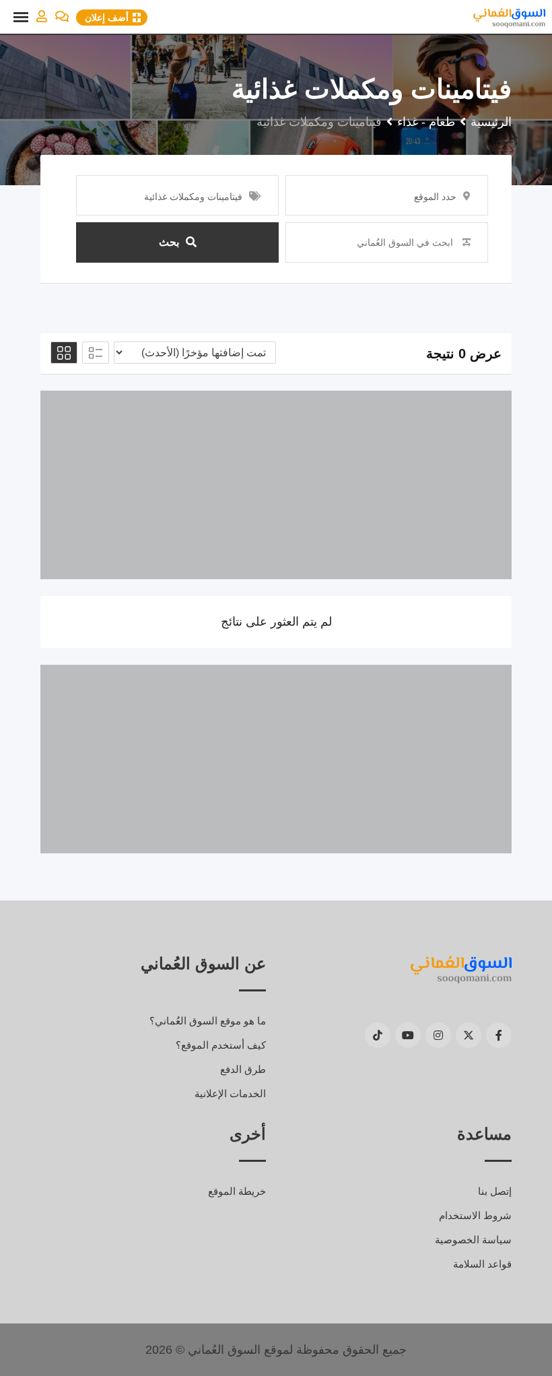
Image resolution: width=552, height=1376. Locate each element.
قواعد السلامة (482, 1264)
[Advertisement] (276, 485)
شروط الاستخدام (475, 1215)
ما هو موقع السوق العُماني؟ (207, 1020)
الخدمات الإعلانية (230, 1093)
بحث (169, 242)
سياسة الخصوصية (473, 1239)
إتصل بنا (495, 1191)
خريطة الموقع (237, 1191)
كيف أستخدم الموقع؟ (221, 1045)
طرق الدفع (243, 1069)
